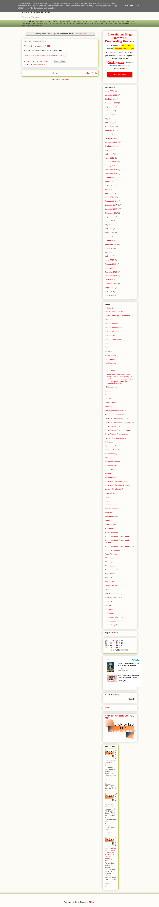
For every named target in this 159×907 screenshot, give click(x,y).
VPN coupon (109, 558)
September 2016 (111, 244)
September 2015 (111, 284)
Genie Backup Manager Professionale (119, 422)
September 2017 (111, 213)
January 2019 (110, 166)
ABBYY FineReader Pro (114, 312)
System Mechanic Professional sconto (119, 546)
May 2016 (108, 252)
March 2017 (109, 233)
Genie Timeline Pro (112, 426)
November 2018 (111, 174)
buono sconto (110, 359)
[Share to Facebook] (62, 61)
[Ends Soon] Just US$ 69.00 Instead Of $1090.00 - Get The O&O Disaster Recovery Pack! (111, 849)
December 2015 (111, 272)
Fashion (108, 399)
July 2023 (108, 111)
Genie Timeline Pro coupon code (117, 430)
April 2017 (109, 229)
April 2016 (109, 256)
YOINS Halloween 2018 (37, 46)
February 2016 (110, 264)
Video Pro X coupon (112, 550)
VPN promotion (111, 574)
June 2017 (109, 221)
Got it (138, 6)
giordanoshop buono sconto (116, 438)
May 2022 (108, 150)
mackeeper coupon (112, 462)
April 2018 (109, 193)
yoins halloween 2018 (37, 65)
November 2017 (111, 209)
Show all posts (80, 34)
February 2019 (110, 162)
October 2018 (110, 177)
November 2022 (111, 142)
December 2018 (111, 170)
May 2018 (108, 189)
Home (55, 73)
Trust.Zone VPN (115, 65)
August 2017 (110, 217)
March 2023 (109, 126)
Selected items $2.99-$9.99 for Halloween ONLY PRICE (44, 56)
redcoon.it (108, 501)
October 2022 (110, 146)
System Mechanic (112, 532)
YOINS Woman (111, 601)
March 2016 (109, 260)
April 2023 (109, 122)
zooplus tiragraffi (111, 625)
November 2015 (111, 276)
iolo (106, 458)
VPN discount (110, 566)
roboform (108, 513)
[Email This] (55, 61)
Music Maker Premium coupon (117, 481)
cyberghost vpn (111, 387)
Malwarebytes (110, 477)
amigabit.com (110, 335)
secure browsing (111, 524)
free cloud (108, 407)
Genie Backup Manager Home (116, 418)
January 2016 (110, 268)
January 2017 (110, 236)
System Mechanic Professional (117, 536)
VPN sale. (108, 578)
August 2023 (110, 107)
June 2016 (109, 248)
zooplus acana (110, 609)
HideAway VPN (110, 446)
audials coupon (111, 351)
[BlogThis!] (58, 61)
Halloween (109, 442)
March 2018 (109, 197)
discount (108, 391)
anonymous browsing (113, 339)
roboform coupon (111, 517)
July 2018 (108, 185)
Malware (108, 473)
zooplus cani (109, 613)
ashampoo (109, 343)
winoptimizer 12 (111, 585)
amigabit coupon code (113, 328)
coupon (107, 367)
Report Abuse (111, 632)
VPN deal (108, 562)
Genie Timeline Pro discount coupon (119, 434)
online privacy (110, 493)
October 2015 (110, 280)
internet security (111, 454)
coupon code (110, 371)
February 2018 (110, 201)
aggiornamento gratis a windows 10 (119, 316)
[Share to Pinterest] (65, 61)
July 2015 (108, 292)
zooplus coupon (111, 621)
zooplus (108, 605)
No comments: (45, 61)
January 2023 (110, 134)
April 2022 (109, 154)
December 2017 (111, 205)
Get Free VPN (120, 75)
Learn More (128, 6)
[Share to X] (60, 61)
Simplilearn (109, 528)
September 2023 (111, 103)
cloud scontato (110, 363)
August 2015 (110, 288)
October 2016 (110, 240)
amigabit (108, 320)
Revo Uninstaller (111, 509)
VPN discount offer (112, 570)
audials (107, 347)
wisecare (108, 589)
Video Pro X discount (113, 554)
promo (107, 497)
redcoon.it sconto (111, 505)
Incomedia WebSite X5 (113, 450)
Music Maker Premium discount (117, 485)
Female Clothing (111, 403)
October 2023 (110, 99)
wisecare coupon (111, 593)
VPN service (109, 582)
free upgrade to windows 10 (115, 410)
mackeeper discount (112, 465)
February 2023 (110, 130)
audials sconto (110, 355)
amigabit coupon (111, 324)
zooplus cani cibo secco (114, 617)
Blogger (92, 902)
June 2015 (109, 295)
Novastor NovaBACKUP (114, 489)
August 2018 (110, 181)
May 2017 (108, 225)
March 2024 (109, 91)
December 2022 (111, 138)
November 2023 (111, 95)
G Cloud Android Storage (114, 414)
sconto (107, 520)
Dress (107, 395)
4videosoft (109, 308)
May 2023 (108, 119)
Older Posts (91, 73)
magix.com (109, 469)
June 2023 (109, 115)
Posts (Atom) (65, 79)
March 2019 (109, 158)
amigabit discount (111, 331)
